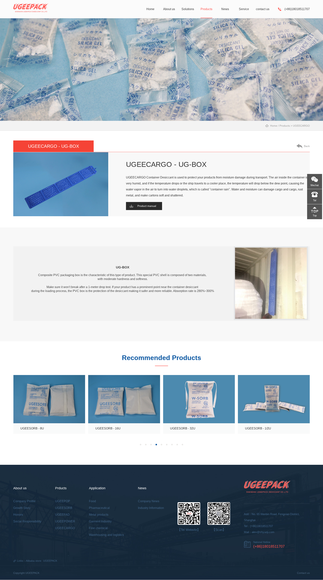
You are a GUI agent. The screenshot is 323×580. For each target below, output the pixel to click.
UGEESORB (63, 507)
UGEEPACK (50, 560)
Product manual (146, 205)
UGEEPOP (62, 501)
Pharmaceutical (99, 507)
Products (284, 125)
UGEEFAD (62, 514)
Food (92, 501)
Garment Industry (100, 521)
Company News (148, 501)
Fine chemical (98, 528)
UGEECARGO (301, 125)
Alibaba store (33, 560)
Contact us (303, 572)
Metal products (98, 514)
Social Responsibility (27, 521)
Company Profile (24, 501)
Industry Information (151, 507)
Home (273, 125)
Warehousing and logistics (106, 534)
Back (307, 146)
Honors (18, 514)
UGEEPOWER (65, 521)
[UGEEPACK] (30, 8)
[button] (140, 444)
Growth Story (21, 507)
